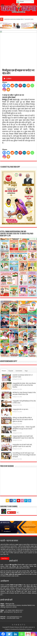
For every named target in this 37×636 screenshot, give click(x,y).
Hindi (21, 1)
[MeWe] (24, 85)
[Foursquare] (26, 500)
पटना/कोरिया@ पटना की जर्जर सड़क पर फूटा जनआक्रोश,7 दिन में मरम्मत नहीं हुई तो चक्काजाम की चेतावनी (24, 455)
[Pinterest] (20, 85)
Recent (4, 371)
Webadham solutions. (25, 629)
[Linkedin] (16, 85)
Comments (19, 371)
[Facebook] (4, 85)
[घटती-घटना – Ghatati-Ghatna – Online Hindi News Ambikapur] (18, 7)
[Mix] (28, 85)
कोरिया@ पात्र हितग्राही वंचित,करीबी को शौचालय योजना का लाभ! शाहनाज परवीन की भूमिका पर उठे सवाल (23, 419)
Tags (26, 371)
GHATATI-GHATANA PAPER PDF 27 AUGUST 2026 (18, 19)
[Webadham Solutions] (18, 527)
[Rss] (7, 500)
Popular (11, 371)
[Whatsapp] (32, 85)
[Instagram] (4, 89)
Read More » (5, 558)
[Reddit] (12, 85)
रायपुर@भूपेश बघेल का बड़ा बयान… (21, 409)
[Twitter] (8, 85)
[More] (8, 89)
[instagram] (29, 500)
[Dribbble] (22, 500)
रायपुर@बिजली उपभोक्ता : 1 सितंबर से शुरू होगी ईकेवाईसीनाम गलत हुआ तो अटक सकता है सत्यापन (24, 428)
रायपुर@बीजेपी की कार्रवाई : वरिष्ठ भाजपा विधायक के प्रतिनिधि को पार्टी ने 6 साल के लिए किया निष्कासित (24, 385)
